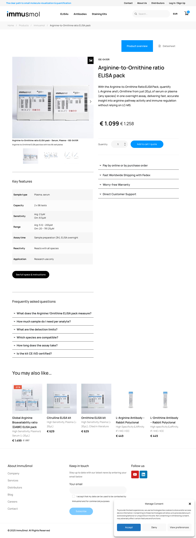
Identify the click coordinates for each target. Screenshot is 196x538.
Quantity (102, 144)
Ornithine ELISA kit (93, 418)
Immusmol (39, 25)
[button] (189, 503)
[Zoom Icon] (91, 60)
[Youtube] (135, 474)
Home (11, 25)
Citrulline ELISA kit (59, 418)
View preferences (179, 527)
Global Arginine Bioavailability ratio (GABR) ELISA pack (25, 422)
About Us (142, 3)
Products (24, 25)
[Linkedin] (143, 474)
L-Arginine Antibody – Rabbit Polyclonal (130, 420)
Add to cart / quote (147, 144)
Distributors (157, 3)
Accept (129, 527)
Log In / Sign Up (177, 3)
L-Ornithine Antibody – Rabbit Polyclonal (164, 420)
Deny (154, 527)
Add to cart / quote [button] (17, 408)
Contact (128, 3)
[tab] (137, 46)
